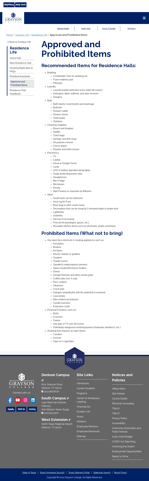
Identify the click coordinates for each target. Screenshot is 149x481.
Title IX (115, 408)
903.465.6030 (51, 391)
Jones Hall (15, 58)
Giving (32, 409)
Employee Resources (88, 431)
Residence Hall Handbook (18, 92)
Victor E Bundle (108, 28)
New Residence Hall (20, 63)
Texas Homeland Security (52, 472)
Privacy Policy (119, 418)
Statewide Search (101, 472)
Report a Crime (120, 456)
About (80, 416)
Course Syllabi (119, 398)
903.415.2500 (51, 413)
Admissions (83, 383)
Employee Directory (87, 426)
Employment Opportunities (126, 451)
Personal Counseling (123, 403)
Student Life (83, 411)
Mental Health (63, 28)
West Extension (55, 419)
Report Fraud (120, 472)
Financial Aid (83, 406)
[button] (142, 466)
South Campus (54, 398)
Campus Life (22, 35)
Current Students (86, 388)
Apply (11, 409)
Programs (82, 393)
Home (9, 35)
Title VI (115, 413)
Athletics (81, 421)
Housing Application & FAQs (21, 70)
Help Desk (21, 4)
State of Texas (29, 472)
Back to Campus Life (20, 42)
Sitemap (81, 436)
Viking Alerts (118, 388)
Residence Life (39, 35)
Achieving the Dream (123, 446)
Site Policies (118, 393)
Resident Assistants (20, 76)
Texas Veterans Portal (79, 472)
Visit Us (21, 409)
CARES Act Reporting (123, 441)
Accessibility (118, 423)
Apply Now (85, 28)
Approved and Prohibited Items (68, 35)
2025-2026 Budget (122, 436)
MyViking (9, 4)
